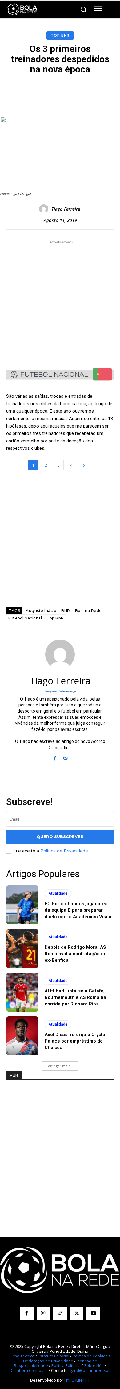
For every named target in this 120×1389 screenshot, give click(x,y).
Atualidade (58, 893)
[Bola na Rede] (22, 9)
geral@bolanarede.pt (90, 1370)
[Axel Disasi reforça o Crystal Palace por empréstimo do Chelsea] (22, 1035)
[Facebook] (54, 757)
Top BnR (60, 35)
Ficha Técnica (22, 1356)
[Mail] (65, 757)
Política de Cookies (90, 1356)
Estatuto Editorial (53, 1356)
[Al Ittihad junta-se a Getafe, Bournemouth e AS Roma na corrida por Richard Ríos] (22, 992)
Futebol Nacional (25, 618)
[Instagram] (43, 1313)
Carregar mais (58, 1066)
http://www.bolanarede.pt (60, 691)
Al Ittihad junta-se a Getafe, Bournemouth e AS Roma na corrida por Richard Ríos (75, 997)
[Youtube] (93, 1313)
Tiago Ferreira (65, 209)
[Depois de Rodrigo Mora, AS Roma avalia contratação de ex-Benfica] (22, 948)
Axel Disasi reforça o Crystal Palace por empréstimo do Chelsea (75, 1041)
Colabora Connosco (29, 1370)
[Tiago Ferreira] (44, 209)
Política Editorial (66, 1365)
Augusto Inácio (41, 610)
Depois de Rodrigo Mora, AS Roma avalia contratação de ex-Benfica (75, 953)
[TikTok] (60, 1313)
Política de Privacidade (64, 850)
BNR (65, 610)
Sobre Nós (94, 1365)
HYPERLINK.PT (77, 1380)
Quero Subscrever (60, 836)
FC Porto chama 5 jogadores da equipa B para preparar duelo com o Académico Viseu (78, 910)
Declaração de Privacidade (48, 1361)
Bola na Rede (88, 610)
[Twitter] (76, 1313)
